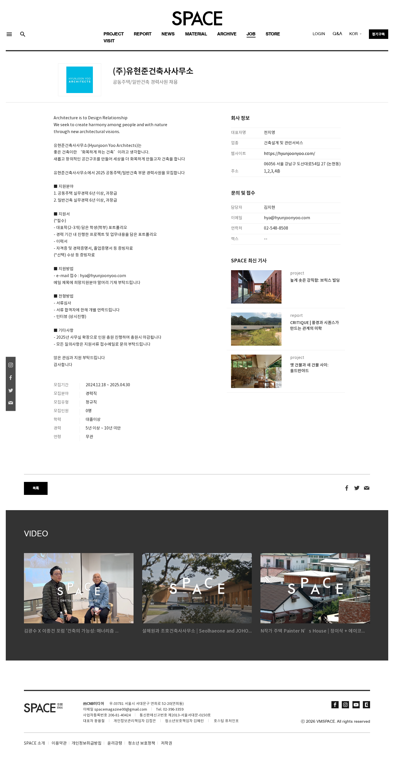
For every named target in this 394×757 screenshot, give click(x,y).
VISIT (109, 41)
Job (251, 34)
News (168, 34)
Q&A (337, 34)
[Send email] (366, 488)
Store (273, 34)
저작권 (166, 743)
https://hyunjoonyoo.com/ (289, 154)
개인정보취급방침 (87, 743)
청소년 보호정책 (141, 743)
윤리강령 (114, 743)
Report (142, 34)
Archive (227, 34)
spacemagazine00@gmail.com (120, 709)
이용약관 (59, 743)
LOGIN (319, 34)
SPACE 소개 (34, 743)
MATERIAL (196, 34)
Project (114, 34)
